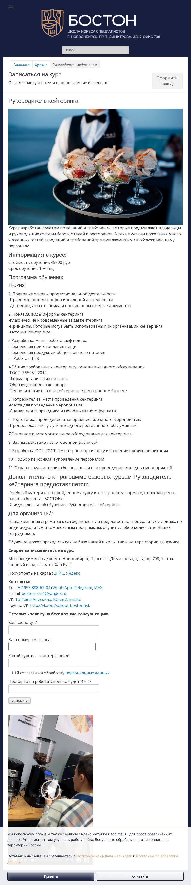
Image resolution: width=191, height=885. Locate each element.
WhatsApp (62, 587)
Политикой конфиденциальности (104, 856)
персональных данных (87, 673)
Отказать (140, 876)
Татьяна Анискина (33, 599)
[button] (51, 790)
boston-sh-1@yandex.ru (44, 593)
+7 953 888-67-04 (34, 587)
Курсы (41, 64)
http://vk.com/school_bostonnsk (60, 605)
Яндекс (73, 573)
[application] (50, 790)
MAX (98, 587)
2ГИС (59, 573)
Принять (51, 876)
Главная (21, 64)
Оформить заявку (167, 81)
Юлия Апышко (67, 599)
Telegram (83, 587)
